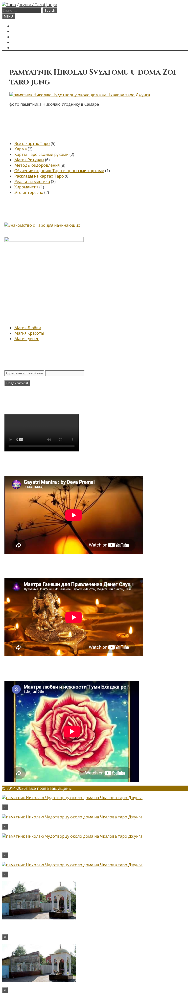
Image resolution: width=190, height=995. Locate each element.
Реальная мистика (32, 181)
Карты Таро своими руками (41, 154)
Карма (20, 149)
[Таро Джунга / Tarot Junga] (29, 4)
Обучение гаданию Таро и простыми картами (59, 170)
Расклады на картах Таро (39, 176)
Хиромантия (26, 187)
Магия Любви (27, 327)
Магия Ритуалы (29, 159)
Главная (21, 26)
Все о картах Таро (32, 143)
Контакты (23, 42)
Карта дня (23, 31)
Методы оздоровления (37, 165)
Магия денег (26, 338)
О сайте (20, 37)
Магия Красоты (29, 333)
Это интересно (28, 192)
